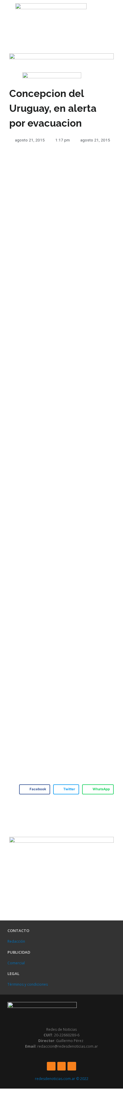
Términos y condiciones (27, 984)
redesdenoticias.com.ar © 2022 (61, 1078)
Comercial (16, 963)
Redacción (16, 941)
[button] (6, 14)
